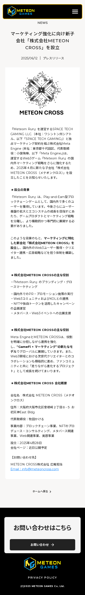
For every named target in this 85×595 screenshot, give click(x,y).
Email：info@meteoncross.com (34, 469)
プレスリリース (53, 58)
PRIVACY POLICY (42, 577)
